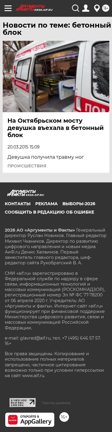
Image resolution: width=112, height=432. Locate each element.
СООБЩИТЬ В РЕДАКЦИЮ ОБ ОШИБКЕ (49, 212)
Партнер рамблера (56, 403)
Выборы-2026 (78, 203)
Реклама (46, 203)
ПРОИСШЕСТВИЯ (26, 166)
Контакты (17, 203)
